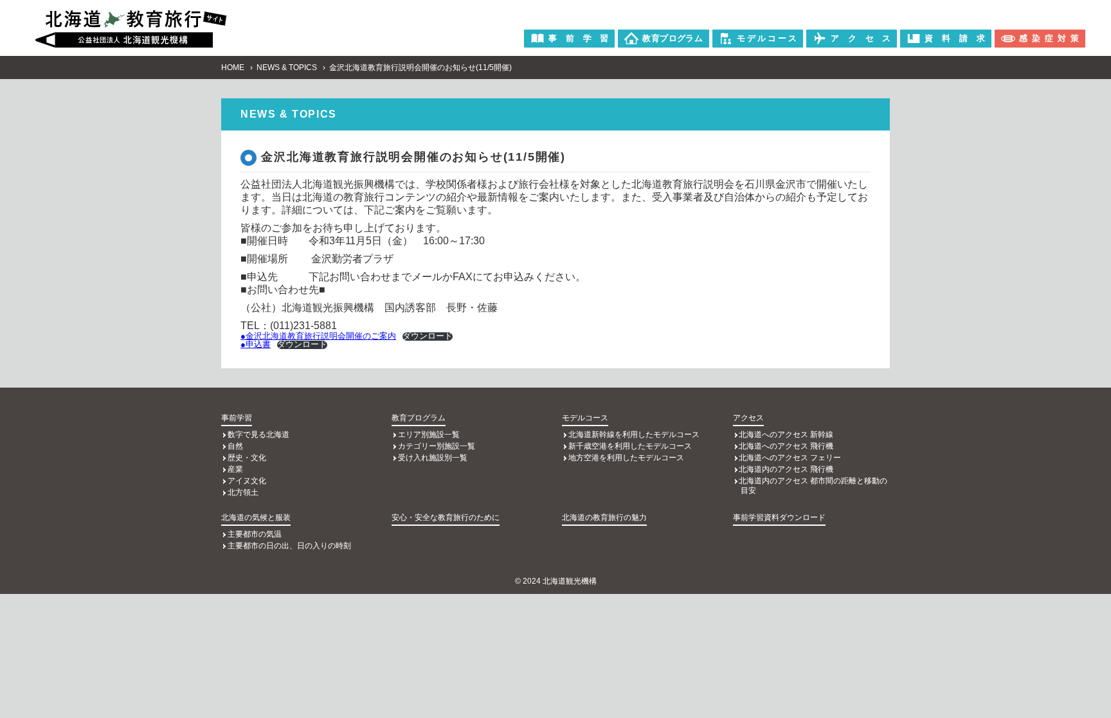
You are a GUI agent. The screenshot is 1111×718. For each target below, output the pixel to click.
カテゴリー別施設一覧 (436, 446)
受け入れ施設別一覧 (432, 457)
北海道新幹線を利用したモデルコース (634, 434)
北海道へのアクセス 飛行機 (786, 446)
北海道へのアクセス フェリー (790, 457)
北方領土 (243, 492)
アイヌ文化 (247, 480)
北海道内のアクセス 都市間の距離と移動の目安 (813, 485)
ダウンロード (427, 336)
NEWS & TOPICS (287, 67)
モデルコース (585, 417)
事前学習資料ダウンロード (779, 517)
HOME (232, 67)
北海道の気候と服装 (256, 517)
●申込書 (255, 344)
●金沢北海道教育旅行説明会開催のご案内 (318, 336)
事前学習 (236, 417)
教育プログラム (419, 417)
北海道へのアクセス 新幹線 (786, 434)
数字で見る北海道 (258, 434)
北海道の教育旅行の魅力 (604, 517)
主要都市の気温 (255, 534)
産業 (235, 469)
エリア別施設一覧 (429, 434)
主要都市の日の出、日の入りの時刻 (289, 545)
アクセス (748, 417)
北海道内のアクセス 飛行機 (786, 469)
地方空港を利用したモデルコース (626, 457)
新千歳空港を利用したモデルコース (630, 446)
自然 (235, 446)
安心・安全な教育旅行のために (446, 517)
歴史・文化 (247, 457)
